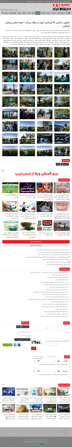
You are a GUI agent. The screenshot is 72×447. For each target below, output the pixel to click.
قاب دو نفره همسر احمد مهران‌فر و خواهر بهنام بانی (57, 262)
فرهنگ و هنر (12, 13)
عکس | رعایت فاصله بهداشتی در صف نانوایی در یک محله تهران (55, 306)
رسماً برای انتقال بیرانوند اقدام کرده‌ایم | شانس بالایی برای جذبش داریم (53, 252)
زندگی (24, 13)
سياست (53, 13)
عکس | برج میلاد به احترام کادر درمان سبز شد (58, 287)
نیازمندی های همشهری (56, 1)
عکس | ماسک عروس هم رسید (61, 309)
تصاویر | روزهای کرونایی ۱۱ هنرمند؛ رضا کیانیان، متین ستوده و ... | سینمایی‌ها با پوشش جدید (49, 272)
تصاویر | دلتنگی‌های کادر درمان (61, 280)
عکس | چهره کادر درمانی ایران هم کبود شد (59, 302)
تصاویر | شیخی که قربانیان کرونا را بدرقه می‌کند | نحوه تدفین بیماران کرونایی (37, 24)
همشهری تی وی (40, 1)
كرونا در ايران (65, 164)
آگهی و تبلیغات (47, 1)
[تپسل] (3, 171)
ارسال (33, 348)
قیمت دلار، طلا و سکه (62, 432)
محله (29, 13)
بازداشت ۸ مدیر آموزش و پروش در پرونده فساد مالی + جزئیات (55, 259)
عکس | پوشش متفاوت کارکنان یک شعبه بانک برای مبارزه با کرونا (54, 316)
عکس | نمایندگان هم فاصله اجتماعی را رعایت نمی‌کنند (56, 297)
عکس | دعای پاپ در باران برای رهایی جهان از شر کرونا (57, 289)
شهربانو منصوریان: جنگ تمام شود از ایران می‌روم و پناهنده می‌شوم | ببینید (52, 250)
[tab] (36, 242)
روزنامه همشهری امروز (66, 1)
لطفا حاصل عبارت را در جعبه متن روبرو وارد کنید (58, 341)
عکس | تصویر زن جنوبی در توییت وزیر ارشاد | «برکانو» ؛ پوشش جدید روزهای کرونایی (50, 292)
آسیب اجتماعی (20, 332)
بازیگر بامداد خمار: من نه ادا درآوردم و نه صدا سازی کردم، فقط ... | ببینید (53, 254)
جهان (48, 13)
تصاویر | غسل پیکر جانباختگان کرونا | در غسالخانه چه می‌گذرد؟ (55, 294)
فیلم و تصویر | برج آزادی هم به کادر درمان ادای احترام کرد (56, 284)
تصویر (58, 164)
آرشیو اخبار (60, 13)
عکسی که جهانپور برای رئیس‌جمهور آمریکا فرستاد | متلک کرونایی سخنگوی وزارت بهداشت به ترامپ (48, 299)
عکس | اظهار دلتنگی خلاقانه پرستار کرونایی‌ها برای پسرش (56, 311)
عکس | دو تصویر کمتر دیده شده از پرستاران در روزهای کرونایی (55, 282)
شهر (33, 13)
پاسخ (34, 361)
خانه (67, 13)
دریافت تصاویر (6, 345)
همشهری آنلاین (60, 7)
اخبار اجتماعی (27, 332)
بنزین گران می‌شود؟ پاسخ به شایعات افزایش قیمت (57, 264)
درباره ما (65, 430)
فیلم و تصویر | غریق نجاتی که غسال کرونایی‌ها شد (57, 277)
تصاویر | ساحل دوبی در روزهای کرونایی (60, 275)
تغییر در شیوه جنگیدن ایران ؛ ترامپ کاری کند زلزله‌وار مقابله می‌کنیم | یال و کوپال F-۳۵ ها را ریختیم (47, 257)
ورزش (5, 13)
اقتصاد (43, 13)
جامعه (37, 13)
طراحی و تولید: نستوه (35, 444)
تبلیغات (65, 434)
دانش (19, 13)
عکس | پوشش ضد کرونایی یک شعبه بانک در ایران (57, 314)
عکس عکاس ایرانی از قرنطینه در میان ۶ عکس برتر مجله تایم (55, 304)
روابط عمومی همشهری (31, 1)
